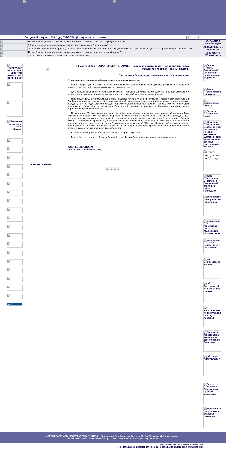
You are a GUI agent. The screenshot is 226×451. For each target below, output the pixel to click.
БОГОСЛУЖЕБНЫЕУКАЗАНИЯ (213, 48)
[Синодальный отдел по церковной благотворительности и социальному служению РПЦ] (15, 169)
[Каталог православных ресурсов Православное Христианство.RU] (15, 290)
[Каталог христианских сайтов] (15, 298)
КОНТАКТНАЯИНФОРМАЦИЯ (213, 42)
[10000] (14, 42)
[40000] (14, 53)
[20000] (14, 46)
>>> (124, 41)
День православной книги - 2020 (84, 149)
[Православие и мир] (15, 247)
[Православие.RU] (15, 238)
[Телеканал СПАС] (15, 195)
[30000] (14, 56)
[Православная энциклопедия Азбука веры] (15, 255)
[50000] (14, 49)
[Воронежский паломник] (15, 221)
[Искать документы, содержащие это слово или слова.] (191, 37)
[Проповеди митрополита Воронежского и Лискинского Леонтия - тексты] (15, 116)
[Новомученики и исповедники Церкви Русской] (15, 160)
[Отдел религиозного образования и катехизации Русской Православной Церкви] (15, 178)
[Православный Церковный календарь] (15, 152)
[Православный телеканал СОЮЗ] (15, 186)
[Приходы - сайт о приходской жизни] (15, 229)
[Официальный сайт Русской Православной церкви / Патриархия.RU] (15, 143)
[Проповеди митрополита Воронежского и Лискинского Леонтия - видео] (15, 97)
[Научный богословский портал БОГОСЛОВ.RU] (15, 264)
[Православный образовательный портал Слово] (15, 272)
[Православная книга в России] (15, 281)
